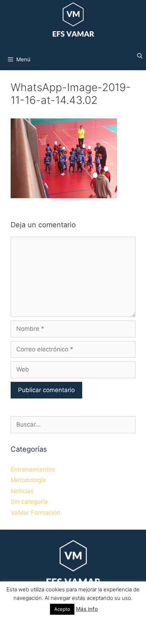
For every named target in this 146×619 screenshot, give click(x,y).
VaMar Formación (35, 512)
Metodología (28, 480)
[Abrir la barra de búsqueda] (140, 56)
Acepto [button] (62, 609)
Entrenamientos (33, 469)
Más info (87, 609)
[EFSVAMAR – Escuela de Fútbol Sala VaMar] (73, 20)
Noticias (22, 491)
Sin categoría (29, 501)
